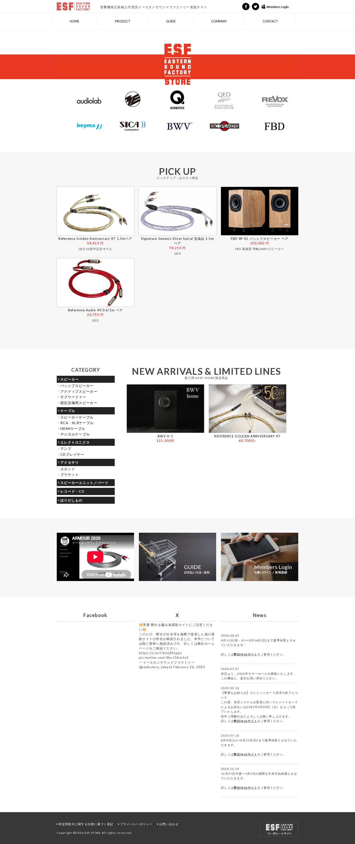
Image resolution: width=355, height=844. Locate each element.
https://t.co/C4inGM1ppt (160, 653)
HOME (74, 21)
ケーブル (67, 411)
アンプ (65, 449)
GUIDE (171, 21)
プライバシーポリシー (136, 824)
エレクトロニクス (75, 442)
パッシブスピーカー (77, 385)
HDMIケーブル (72, 428)
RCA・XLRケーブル (77, 423)
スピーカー (69, 379)
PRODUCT (122, 21)
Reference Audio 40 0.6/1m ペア (95, 310)
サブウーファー (73, 397)
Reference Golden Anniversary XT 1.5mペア (95, 239)
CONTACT (270, 21)
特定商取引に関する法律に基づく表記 (86, 824)
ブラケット (69, 474)
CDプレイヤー (72, 454)
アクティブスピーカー (78, 391)
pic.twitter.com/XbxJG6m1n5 (164, 658)
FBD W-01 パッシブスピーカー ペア (259, 239)
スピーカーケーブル (77, 417)
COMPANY (219, 21)
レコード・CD (72, 491)
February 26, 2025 (189, 667)
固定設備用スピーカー (78, 403)
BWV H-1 (165, 436)
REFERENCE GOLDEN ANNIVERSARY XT (247, 436)
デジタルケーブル (75, 434)
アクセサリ (69, 462)
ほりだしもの (71, 500)
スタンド (67, 469)
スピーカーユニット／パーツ (84, 483)
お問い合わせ (168, 824)
